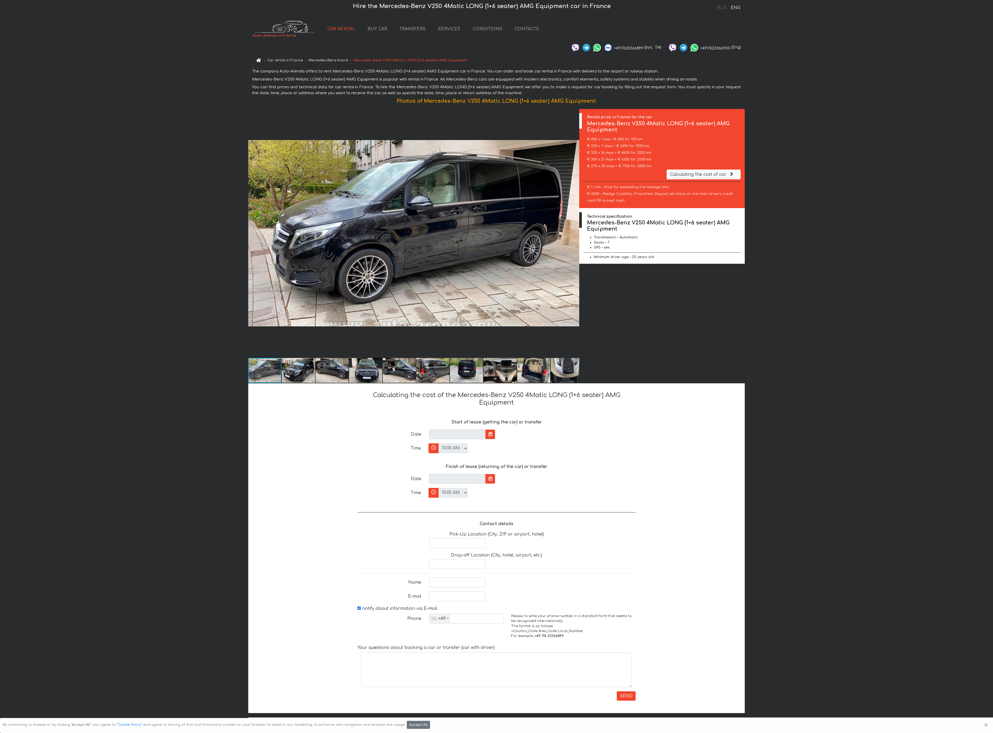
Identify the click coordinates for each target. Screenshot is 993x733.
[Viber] (575, 47)
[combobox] (439, 618)
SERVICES (449, 29)
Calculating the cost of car (699, 174)
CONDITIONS (487, 29)
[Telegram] (586, 47)
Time (416, 448)
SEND (626, 696)
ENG (735, 7)
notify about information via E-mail (399, 608)
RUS (721, 7)
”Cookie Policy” (129, 725)
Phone (414, 618)
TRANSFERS (413, 29)
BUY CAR (377, 29)
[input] (457, 434)
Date (416, 434)
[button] (574, 233)
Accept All (418, 725)
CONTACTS (527, 29)
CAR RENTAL (341, 29)
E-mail (414, 596)
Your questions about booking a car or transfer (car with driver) (426, 647)
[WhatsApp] (597, 47)
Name (414, 582)
